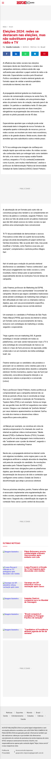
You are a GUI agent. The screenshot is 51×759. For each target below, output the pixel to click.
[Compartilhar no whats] (25, 54)
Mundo (29, 713)
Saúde (23, 719)
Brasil (11, 27)
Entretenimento (17, 716)
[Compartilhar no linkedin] (16, 54)
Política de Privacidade (6, 752)
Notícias (9, 713)
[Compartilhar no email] (44, 54)
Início (4, 27)
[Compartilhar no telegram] (35, 54)
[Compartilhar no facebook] (6, 54)
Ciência (40, 716)
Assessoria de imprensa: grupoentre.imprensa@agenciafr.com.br (29, 752)
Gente (5, 716)
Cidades (30, 716)
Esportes (19, 713)
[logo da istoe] (25, 2)
